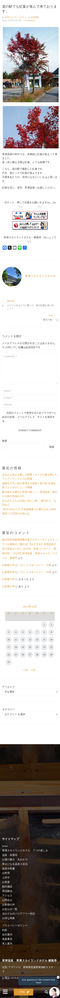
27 (30, 654)
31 (9, 662)
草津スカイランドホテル (15, 17)
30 (51, 654)
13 (30, 639)
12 (23, 639)
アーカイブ (8, 687)
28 (37, 654)
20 (30, 647)
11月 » (33, 670)
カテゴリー (8, 709)
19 (23, 647)
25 (16, 654)
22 (44, 647)
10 (9, 639)
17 (9, 647)
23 (51, 647)
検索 (4, 440)
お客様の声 (8, 565)
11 (16, 639)
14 (37, 639)
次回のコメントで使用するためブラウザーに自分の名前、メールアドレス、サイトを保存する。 (29, 416)
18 (16, 647)
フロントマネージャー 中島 (35, 565)
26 (23, 654)
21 (37, 647)
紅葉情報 (35, 17)
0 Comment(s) (29, 20)
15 (44, 639)
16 (51, 639)
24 (9, 654)
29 (44, 654)
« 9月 (25, 670)
